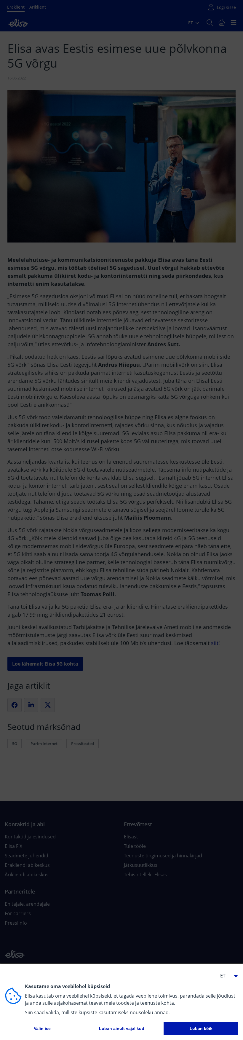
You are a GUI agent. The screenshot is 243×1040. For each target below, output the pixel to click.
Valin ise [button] (42, 1028)
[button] (226, 976)
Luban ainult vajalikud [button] (121, 1028)
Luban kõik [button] (201, 1028)
